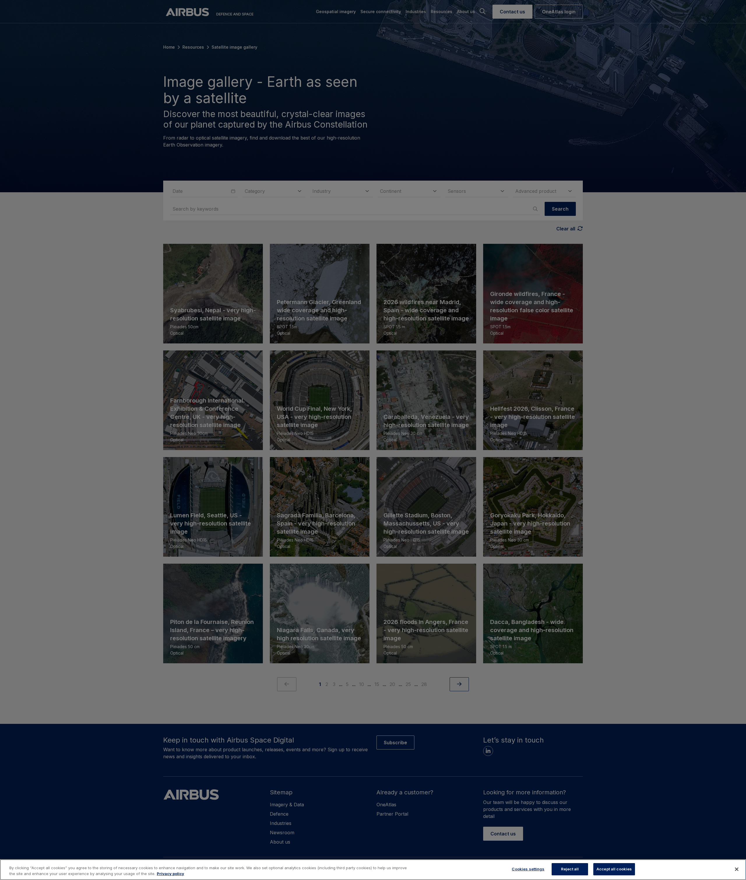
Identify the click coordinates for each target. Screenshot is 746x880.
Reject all (570, 869)
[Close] (736, 869)
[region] (373, 869)
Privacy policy (170, 873)
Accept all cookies (614, 869)
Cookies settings (528, 869)
